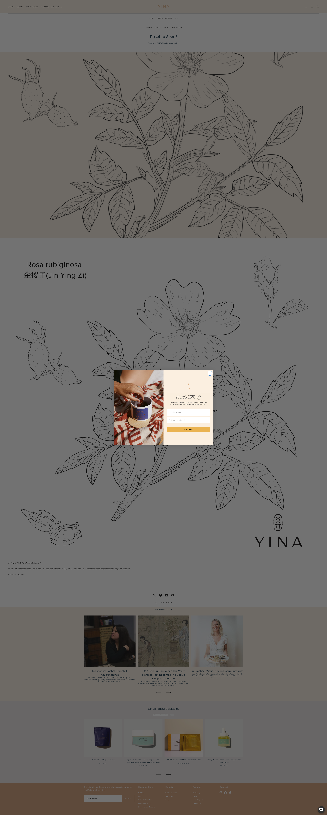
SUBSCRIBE (188, 429)
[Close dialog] (210, 373)
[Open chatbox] (321, 809)
